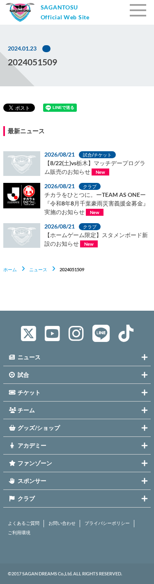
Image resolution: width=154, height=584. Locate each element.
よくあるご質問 (23, 523)
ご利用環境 (19, 532)
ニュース (38, 269)
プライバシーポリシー (107, 523)
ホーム (10, 269)
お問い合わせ (62, 523)
